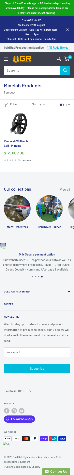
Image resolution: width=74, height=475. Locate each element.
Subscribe (37, 368)
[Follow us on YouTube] (21, 410)
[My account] (59, 59)
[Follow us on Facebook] (6, 410)
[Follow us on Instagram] (14, 410)
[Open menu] (6, 59)
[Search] (65, 70)
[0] (66, 59)
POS (6, 466)
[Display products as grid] (62, 104)
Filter (13, 104)
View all (65, 189)
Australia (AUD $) (15, 391)
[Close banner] (67, 29)
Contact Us (58, 471)
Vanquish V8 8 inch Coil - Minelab (16, 143)
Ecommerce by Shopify (27, 466)
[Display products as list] (68, 104)
